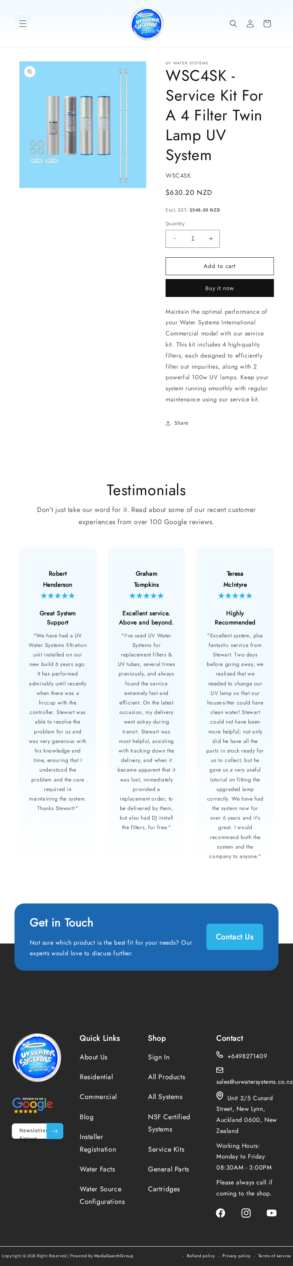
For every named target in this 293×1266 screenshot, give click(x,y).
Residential (96, 1077)
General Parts (168, 1169)
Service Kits (166, 1149)
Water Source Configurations (102, 1195)
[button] (22, 23)
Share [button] (181, 422)
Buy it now (219, 288)
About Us (94, 1057)
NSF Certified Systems (169, 1123)
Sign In (158, 1057)
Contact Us (235, 936)
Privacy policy (236, 1256)
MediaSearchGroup (114, 1256)
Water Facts (97, 1169)
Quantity (175, 223)
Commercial (98, 1097)
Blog (86, 1117)
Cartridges (164, 1189)
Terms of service (274, 1256)
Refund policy (201, 1256)
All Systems (165, 1097)
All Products (166, 1077)
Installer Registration (98, 1143)
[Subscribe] (55, 1131)
